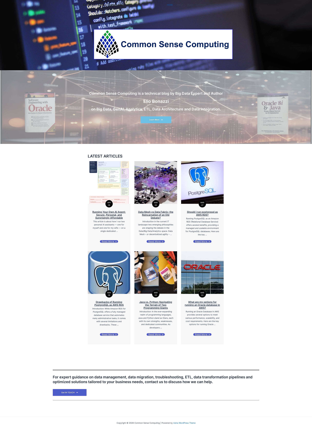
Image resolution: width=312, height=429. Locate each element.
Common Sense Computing (103, 5)
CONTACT (201, 5)
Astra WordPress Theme (184, 423)
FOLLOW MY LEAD (218, 5)
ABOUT (180, 5)
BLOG (190, 5)
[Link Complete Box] (109, 297)
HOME (170, 5)
